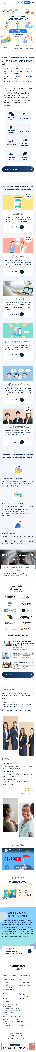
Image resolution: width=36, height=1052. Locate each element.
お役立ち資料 (19, 2)
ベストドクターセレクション (7, 48)
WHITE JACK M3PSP (8, 980)
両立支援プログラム (28, 48)
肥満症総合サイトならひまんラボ (25, 1025)
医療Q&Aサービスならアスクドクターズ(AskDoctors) (13, 1021)
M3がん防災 (21, 980)
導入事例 (5, 994)
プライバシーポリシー (18, 1036)
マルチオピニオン (18, 48)
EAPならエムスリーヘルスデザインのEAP (10, 1019)
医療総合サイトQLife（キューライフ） (10, 1025)
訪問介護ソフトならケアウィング (9, 1012)
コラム (5, 996)
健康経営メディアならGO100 (20, 1017)
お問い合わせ (27, 2)
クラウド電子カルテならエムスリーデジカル (11, 1008)
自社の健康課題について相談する (17, 31)
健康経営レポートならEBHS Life (9, 1016)
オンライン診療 (28, 45)
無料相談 (18, 45)
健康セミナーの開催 (25, 513)
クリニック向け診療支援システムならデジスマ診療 (12, 1010)
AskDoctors (7, 45)
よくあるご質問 (23, 996)
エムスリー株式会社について (18, 1033)
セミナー (5, 998)
